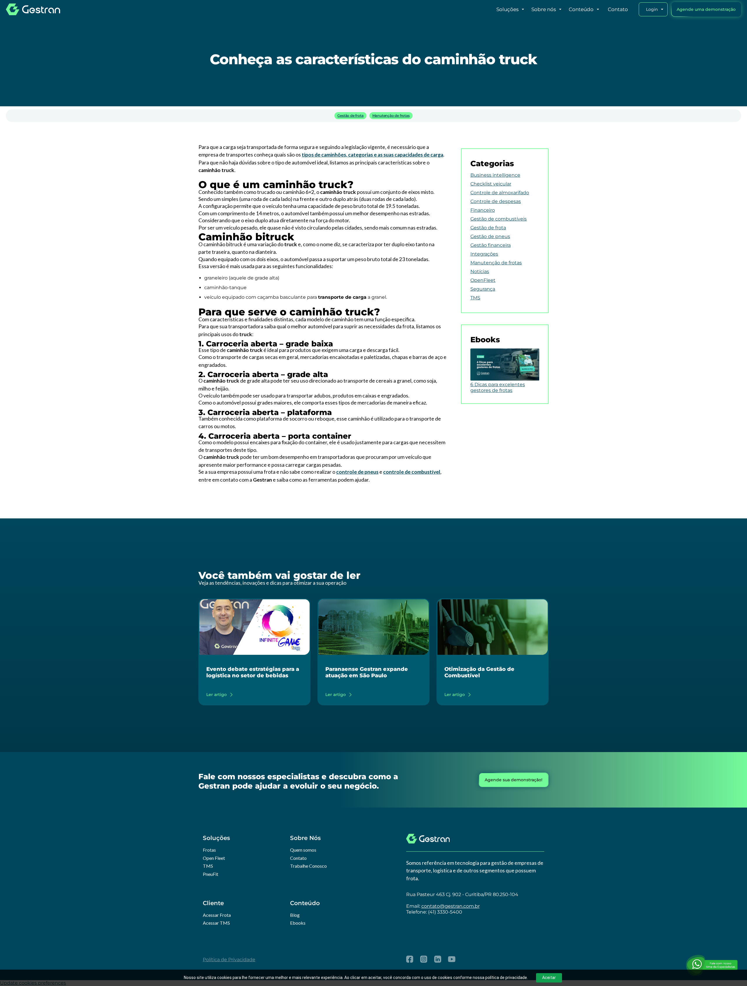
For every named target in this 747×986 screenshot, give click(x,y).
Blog (295, 915)
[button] (499, 9)
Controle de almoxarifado (499, 192)
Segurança (482, 289)
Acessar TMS (216, 923)
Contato (298, 858)
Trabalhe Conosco (308, 866)
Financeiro (482, 210)
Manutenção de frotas (391, 115)
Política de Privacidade (229, 959)
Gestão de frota (350, 115)
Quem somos (303, 850)
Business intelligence (495, 175)
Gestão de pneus (490, 236)
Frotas (209, 850)
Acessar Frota (217, 915)
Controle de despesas (495, 201)
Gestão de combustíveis (498, 219)
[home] (33, 9)
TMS (475, 298)
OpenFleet (482, 280)
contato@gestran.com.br (450, 906)
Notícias (479, 271)
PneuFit (210, 874)
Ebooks (298, 923)
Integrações (484, 254)
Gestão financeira (490, 245)
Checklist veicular (490, 184)
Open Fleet (214, 858)
